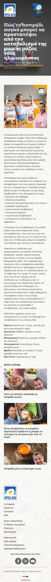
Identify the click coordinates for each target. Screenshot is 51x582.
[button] (22, 24)
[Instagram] (25, 561)
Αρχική (7, 62)
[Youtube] (32, 561)
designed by (25, 580)
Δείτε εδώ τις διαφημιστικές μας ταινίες (25, 554)
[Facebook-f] (18, 561)
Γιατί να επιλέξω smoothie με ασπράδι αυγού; (21, 395)
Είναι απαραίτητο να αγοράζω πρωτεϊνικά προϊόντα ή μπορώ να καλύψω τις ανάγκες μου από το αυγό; (23, 432)
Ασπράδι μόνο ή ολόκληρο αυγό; (22, 468)
